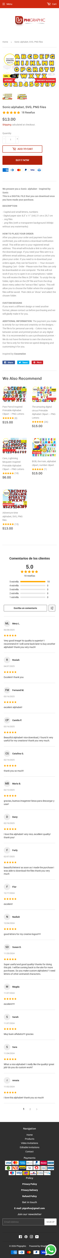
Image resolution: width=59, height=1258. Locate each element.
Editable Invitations (29, 1147)
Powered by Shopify (38, 1246)
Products (29, 1139)
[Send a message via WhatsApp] (50, 1249)
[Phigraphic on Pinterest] (26, 1237)
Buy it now (22, 160)
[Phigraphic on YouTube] (37, 1237)
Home (5, 42)
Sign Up (50, 1222)
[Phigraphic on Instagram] (31, 1237)
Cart (54, 4)
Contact (29, 1151)
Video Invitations (29, 1143)
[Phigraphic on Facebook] (20, 1237)
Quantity (6, 133)
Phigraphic (21, 1246)
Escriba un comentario (25, 608)
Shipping (6, 124)
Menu (9, 4)
